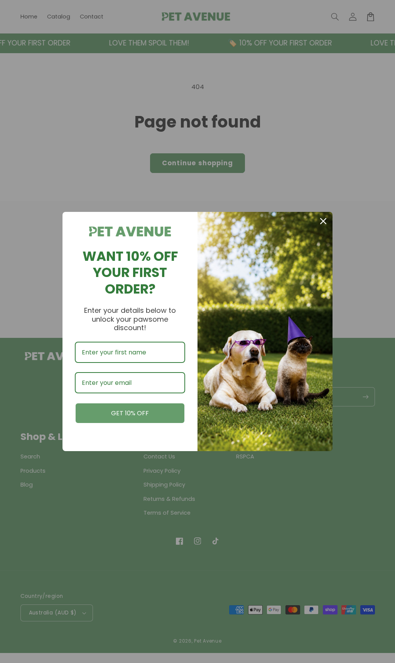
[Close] (323, 221)
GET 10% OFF (130, 413)
